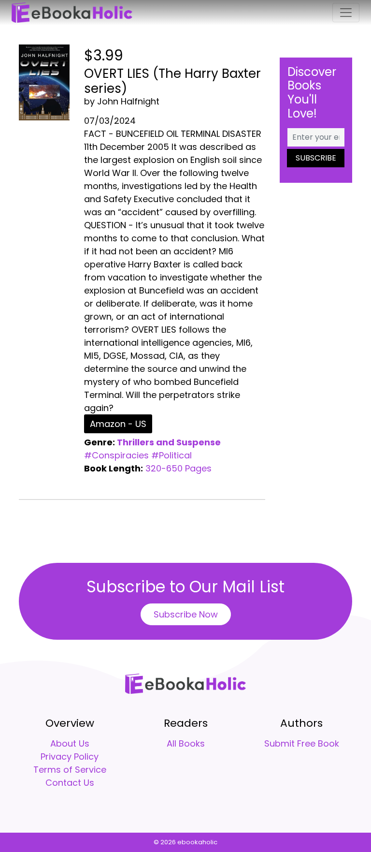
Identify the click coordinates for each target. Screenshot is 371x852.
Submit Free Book (301, 743)
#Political (171, 455)
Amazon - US (118, 424)
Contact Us (69, 783)
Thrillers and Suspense (169, 442)
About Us (69, 743)
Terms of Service (69, 770)
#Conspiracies (116, 455)
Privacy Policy (70, 756)
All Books (186, 743)
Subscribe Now (186, 614)
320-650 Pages (178, 468)
